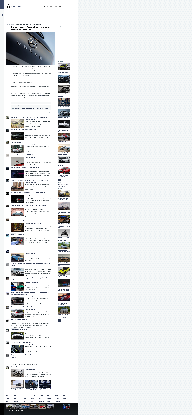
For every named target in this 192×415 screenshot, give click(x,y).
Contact (69, 5)
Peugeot (16, 401)
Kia (15, 398)
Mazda (64, 398)
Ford (23, 395)
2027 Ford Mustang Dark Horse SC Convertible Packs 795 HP (64, 212)
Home (7, 24)
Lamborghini (41, 401)
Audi (48, 395)
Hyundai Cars (18, 108)
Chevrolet (49, 398)
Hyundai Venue (25, 108)
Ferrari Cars (31, 344)
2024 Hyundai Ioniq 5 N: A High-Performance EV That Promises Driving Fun (31, 390)
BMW (27, 369)
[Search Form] (63, 6)
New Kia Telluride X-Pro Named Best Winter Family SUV (64, 264)
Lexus (32, 401)
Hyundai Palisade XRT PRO (35, 223)
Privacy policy (14, 410)
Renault (32, 398)
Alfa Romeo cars (34, 282)
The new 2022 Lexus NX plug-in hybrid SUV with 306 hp (63, 130)
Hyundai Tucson (33, 296)
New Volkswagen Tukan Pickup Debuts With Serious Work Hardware (63, 199)
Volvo (23, 401)
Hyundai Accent (33, 182)
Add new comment (14, 110)
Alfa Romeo (28, 282)
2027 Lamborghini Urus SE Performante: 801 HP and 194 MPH (64, 277)
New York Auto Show (44, 108)
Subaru (7, 401)
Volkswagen (41, 395)
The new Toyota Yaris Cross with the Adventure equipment (64, 95)
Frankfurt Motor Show (34, 144)
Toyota (7, 395)
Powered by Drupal (22, 410)
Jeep (40, 398)
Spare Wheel (17, 6)
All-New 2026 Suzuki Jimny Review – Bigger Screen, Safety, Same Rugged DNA (64, 72)
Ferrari (27, 344)
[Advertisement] (34, 16)
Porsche (56, 395)
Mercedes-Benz (34, 395)
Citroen (48, 401)
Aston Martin (57, 401)
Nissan (64, 395)
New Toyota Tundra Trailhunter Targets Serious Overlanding (64, 251)
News (18, 103)
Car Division (61, 184)
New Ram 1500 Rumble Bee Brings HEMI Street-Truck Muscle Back (63, 316)
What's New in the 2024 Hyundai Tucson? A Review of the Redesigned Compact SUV (17, 390)
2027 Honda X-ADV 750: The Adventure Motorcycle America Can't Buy (64, 239)
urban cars (37, 108)
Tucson (41, 95)
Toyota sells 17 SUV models (64, 83)
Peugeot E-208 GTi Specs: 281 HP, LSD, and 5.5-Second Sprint (64, 303)
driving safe (14, 357)
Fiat (63, 401)
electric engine (32, 369)
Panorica (63, 186)
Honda (7, 398)
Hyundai (12, 24)
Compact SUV (31, 108)
